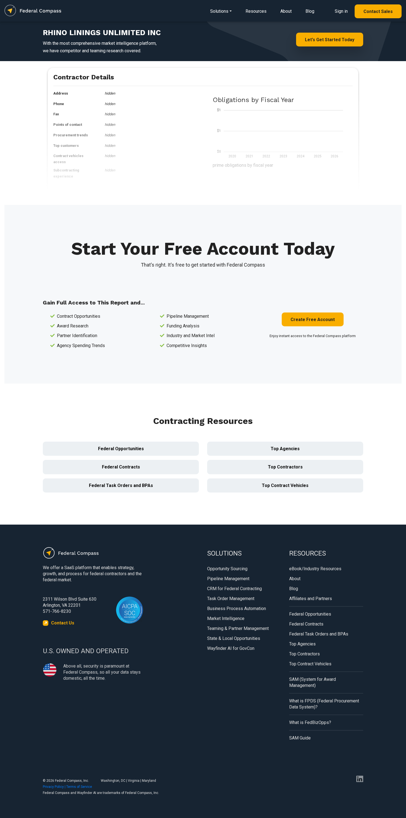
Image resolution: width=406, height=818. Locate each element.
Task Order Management (230, 598)
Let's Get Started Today (329, 39)
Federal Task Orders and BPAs (121, 485)
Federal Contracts (121, 467)
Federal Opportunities (121, 448)
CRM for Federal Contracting (234, 588)
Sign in (341, 11)
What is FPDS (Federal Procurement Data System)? (324, 704)
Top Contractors (285, 467)
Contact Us (62, 623)
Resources (256, 11)
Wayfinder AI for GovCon (230, 648)
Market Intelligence (225, 618)
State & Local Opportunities (233, 638)
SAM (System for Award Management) (312, 682)
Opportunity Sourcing (227, 568)
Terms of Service (79, 787)
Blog (309, 11)
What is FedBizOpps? (310, 722)
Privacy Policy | (54, 787)
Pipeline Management (228, 578)
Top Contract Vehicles (285, 485)
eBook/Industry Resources (315, 568)
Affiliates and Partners (310, 598)
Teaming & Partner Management (238, 628)
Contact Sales (378, 11)
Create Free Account (313, 319)
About (286, 11)
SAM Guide (300, 738)
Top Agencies (285, 448)
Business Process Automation (236, 608)
